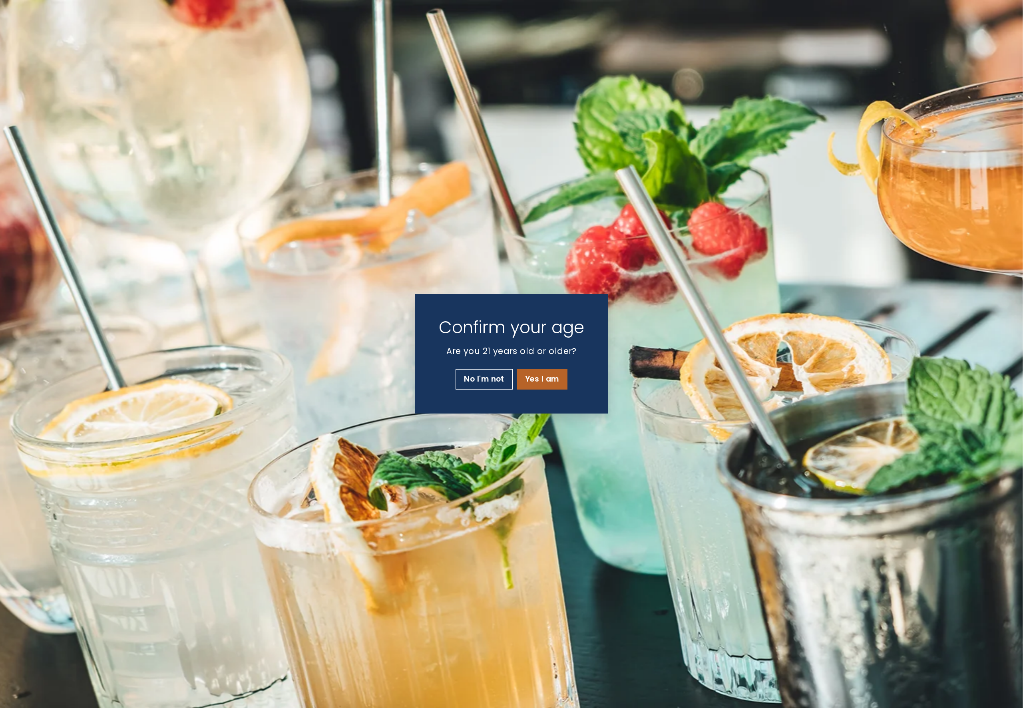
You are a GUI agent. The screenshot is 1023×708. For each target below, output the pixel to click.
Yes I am (542, 379)
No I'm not (484, 379)
